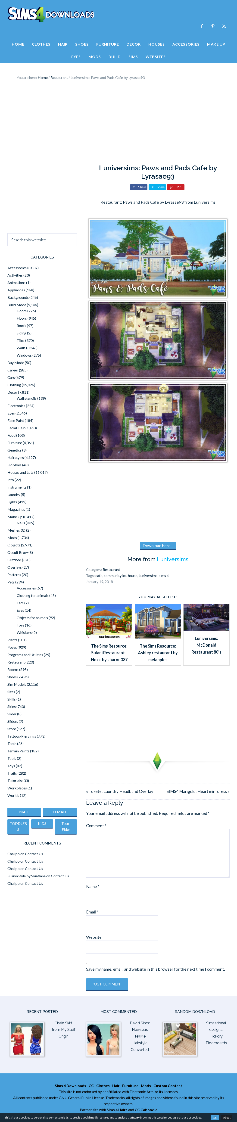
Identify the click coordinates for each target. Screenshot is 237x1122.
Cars (11, 377)
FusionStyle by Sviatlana (26, 876)
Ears (20, 603)
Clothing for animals (33, 595)
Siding (21, 333)
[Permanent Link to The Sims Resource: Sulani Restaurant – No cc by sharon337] (109, 636)
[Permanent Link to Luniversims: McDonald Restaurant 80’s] (206, 629)
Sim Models (16, 684)
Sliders (12, 721)
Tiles (21, 340)
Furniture (14, 442)
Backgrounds (18, 297)
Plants (12, 640)
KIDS (42, 823)
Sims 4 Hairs (117, 1109)
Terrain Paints (18, 751)
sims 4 (164, 575)
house (132, 575)
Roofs (21, 325)
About (227, 1117)
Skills (11, 699)
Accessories (17, 267)
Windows (24, 355)
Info (10, 479)
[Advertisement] (118, 122)
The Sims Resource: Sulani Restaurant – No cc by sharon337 (109, 652)
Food (11, 435)
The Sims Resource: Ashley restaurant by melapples (158, 652)
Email (92, 911)
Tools (11, 758)
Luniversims (172, 559)
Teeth (11, 743)
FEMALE (60, 812)
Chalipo (13, 853)
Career (12, 370)
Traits (12, 773)
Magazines (16, 509)
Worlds (13, 795)
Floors (22, 318)
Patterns (14, 574)
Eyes (11, 413)
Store (11, 728)
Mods (12, 537)
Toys (20, 625)
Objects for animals (32, 617)
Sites (11, 691)
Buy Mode (15, 362)
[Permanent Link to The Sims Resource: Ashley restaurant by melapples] (158, 636)
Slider (11, 714)
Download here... (158, 545)
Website (94, 937)
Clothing (14, 385)
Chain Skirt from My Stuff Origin (63, 1030)
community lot (115, 575)
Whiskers (24, 632)
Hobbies (14, 465)
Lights (12, 502)
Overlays (14, 567)
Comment (96, 825)
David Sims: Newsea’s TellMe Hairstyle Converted (140, 1036)
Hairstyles (15, 457)
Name (92, 886)
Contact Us (34, 853)
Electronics (16, 405)
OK (215, 1117)
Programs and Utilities (25, 654)
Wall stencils (27, 398)
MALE (24, 812)
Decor (12, 392)
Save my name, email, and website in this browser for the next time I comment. (155, 969)
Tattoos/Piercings (21, 736)
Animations (16, 282)
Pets (11, 582)
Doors (22, 311)
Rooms (13, 669)
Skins (11, 706)
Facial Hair (16, 428)
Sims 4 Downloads (50, 14)
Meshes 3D (16, 530)
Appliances (16, 290)
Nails (21, 522)
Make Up (14, 516)
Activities (15, 275)
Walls (21, 348)
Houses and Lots (20, 472)
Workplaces (17, 788)
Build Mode (16, 304)
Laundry (13, 494)
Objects (13, 545)
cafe (98, 575)
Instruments (16, 487)
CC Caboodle (146, 1109)
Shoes (12, 677)
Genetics (14, 450)
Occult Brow (17, 552)
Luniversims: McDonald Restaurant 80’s (206, 645)
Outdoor (14, 560)
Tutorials (14, 780)
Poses (12, 647)
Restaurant (111, 569)
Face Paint (15, 420)
